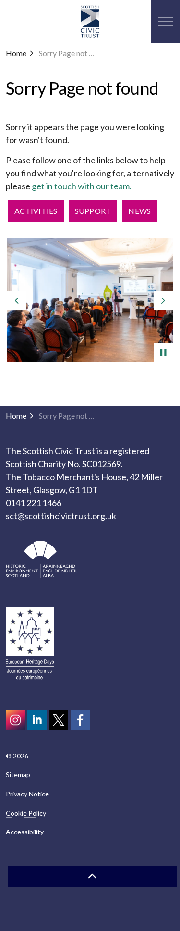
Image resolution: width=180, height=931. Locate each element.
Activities (36, 210)
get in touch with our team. (82, 186)
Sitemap (18, 774)
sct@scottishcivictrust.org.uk (61, 515)
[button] (90, 300)
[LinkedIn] (37, 720)
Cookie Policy (26, 813)
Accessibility (25, 832)
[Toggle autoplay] (163, 352)
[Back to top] (92, 876)
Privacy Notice (27, 794)
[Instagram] (15, 720)
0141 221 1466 (33, 502)
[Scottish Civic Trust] (90, 21)
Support (93, 210)
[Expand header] (165, 21)
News (139, 210)
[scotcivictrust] (80, 720)
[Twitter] (58, 720)
